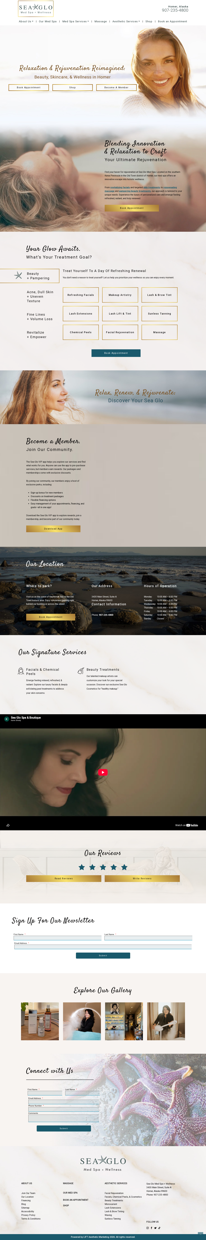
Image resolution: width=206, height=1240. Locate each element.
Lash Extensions (113, 1207)
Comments (33, 1113)
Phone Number (36, 1106)
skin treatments (151, 187)
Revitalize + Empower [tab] (37, 335)
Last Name (110, 934)
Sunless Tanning (113, 1218)
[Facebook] (151, 1227)
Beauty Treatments (114, 1200)
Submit (103, 955)
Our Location (27, 1197)
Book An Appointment (75, 1200)
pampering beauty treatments (135, 191)
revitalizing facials (120, 187)
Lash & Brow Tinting (114, 1211)
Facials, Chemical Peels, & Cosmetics (123, 1197)
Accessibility (27, 1211)
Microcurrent (111, 1204)
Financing (26, 1200)
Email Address (21, 943)
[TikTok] (159, 1227)
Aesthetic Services (125, 21)
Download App (53, 528)
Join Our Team (28, 1193)
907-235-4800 (175, 10)
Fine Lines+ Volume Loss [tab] (40, 317)
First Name (19, 934)
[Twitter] (155, 1227)
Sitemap (25, 1207)
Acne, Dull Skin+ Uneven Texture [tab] (40, 296)
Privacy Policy (28, 1215)
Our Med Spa (48, 21)
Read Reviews (64, 878)
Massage (100, 21)
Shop (148, 21)
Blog (23, 1204)
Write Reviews (142, 878)
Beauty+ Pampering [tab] (38, 276)
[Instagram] (147, 1227)
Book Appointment (28, 87)
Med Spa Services (74, 21)
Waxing (108, 1215)
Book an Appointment (172, 21)
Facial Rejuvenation (114, 1193)
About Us (25, 21)
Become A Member (116, 87)
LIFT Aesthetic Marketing (96, 1237)
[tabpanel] (120, 305)
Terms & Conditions (30, 1218)
